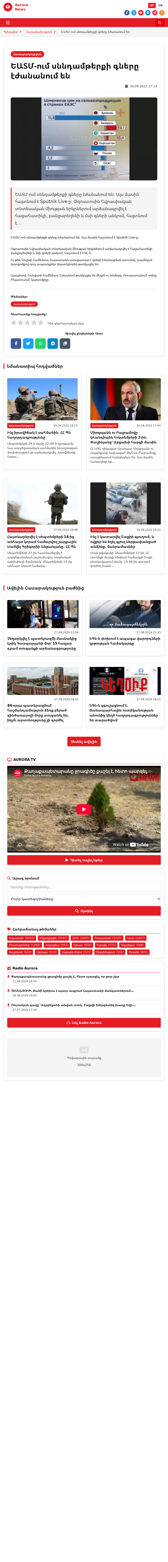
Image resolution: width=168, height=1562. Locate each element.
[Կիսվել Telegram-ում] (52, 343)
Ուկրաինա (57, 945)
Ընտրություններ (24, 945)
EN (161, 5)
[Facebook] (127, 12)
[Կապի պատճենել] (65, 343)
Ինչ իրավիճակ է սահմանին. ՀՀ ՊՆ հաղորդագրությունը (39, 435)
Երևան (82, 945)
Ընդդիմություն (110, 952)
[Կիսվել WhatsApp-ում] (40, 343)
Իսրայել (106, 945)
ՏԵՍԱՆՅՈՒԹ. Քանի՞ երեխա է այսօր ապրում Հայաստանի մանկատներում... (72, 991)
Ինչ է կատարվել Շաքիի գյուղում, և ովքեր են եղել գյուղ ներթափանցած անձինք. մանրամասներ (123, 541)
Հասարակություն (39, 32)
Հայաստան (21, 938)
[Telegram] (147, 12)
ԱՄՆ (80, 938)
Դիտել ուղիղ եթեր (86, 860)
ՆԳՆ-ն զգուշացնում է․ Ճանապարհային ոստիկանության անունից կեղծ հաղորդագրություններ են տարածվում (123, 712)
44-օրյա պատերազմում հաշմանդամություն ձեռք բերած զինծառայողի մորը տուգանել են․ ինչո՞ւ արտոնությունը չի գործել (38, 712)
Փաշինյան (20, 952)
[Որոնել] (159, 23)
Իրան (136, 938)
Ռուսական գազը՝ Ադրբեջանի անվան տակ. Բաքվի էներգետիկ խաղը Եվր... (73, 1005)
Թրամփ (138, 952)
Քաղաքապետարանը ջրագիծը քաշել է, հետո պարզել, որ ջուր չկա (65, 976)
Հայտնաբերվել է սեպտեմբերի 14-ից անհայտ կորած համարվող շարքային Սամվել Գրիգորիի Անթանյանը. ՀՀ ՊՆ (42, 541)
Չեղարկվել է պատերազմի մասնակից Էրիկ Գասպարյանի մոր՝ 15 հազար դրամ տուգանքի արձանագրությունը (42, 643)
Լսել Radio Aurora (86, 1023)
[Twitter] (133, 12)
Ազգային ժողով (76, 952)
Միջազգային (53, 938)
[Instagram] (161, 12)
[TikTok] (155, 12)
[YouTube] (141, 12)
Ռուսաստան (108, 938)
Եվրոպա (47, 952)
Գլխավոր (11, 32)
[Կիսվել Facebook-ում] (16, 343)
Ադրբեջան (132, 945)
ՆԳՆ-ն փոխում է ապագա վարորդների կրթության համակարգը (124, 641)
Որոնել (86, 910)
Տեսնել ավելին (84, 741)
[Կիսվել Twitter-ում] (28, 343)
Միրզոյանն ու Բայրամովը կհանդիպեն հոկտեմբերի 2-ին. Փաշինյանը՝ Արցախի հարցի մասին (123, 437)
